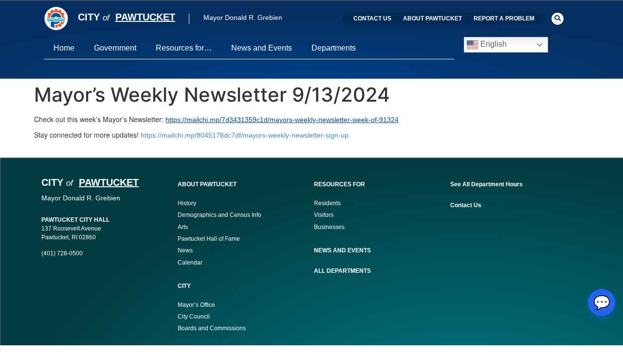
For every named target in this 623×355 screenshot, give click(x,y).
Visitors (323, 215)
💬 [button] (601, 302)
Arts (183, 227)
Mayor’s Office (196, 305)
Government (115, 48)
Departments (334, 48)
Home (64, 48)
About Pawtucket (432, 18)
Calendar (190, 262)
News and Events (261, 48)
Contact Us (372, 18)
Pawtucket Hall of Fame (209, 238)
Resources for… (184, 48)
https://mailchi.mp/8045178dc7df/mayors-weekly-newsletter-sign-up (244, 135)
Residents (327, 203)
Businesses (330, 227)
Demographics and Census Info (219, 215)
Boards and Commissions (212, 328)
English (492, 44)
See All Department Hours (486, 184)
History (187, 203)
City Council (194, 316)
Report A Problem (504, 18)
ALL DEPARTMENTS (342, 270)
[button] (557, 19)
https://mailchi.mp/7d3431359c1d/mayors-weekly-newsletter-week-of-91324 (282, 120)
